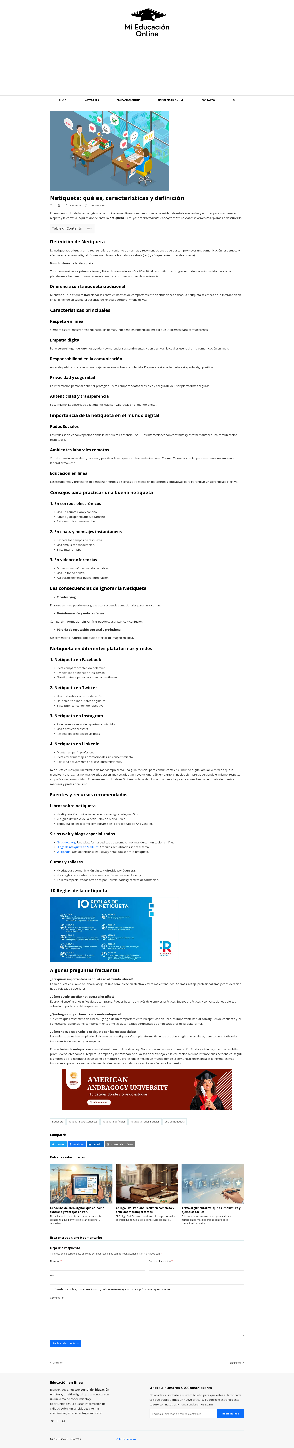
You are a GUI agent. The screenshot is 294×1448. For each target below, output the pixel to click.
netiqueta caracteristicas (83, 1121)
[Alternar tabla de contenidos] (87, 228)
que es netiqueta (175, 1121)
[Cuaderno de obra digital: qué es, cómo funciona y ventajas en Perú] (81, 1183)
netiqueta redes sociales (145, 1121)
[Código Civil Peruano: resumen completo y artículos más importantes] (147, 1183)
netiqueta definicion (114, 1121)
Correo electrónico (161, 1261)
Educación (75, 205)
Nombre (56, 1261)
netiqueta (57, 1121)
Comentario (58, 1297)
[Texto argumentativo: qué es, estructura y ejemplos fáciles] (213, 1183)
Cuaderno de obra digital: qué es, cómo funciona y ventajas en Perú (77, 1210)
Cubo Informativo (126, 1439)
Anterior (56, 1363)
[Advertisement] (147, 70)
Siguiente (235, 1363)
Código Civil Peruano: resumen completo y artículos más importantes (145, 1210)
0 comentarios (97, 205)
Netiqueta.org (66, 842)
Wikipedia (64, 852)
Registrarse (230, 1413)
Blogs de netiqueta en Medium (77, 847)
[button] (234, 100)
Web (52, 1275)
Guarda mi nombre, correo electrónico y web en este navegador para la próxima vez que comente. (112, 1289)
